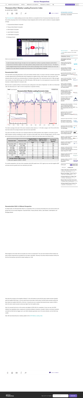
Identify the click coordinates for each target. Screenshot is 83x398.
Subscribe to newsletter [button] (70, 4)
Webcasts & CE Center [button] (32, 4)
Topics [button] (23, 4)
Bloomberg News (68, 171)
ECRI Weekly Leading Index (36, 315)
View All (72, 56)
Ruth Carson (64, 174)
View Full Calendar (64, 50)
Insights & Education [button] (13, 4)
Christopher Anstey (65, 181)
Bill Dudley (63, 171)
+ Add (62, 52)
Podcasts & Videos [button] (45, 4)
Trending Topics (65, 56)
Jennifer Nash (10, 10)
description (20, 59)
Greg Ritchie (64, 184)
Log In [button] (77, 4)
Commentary (70, 167)
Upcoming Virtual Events (66, 60)
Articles (64, 167)
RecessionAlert (10, 18)
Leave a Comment (55, 13)
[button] (7, 13)
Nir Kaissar (63, 177)
